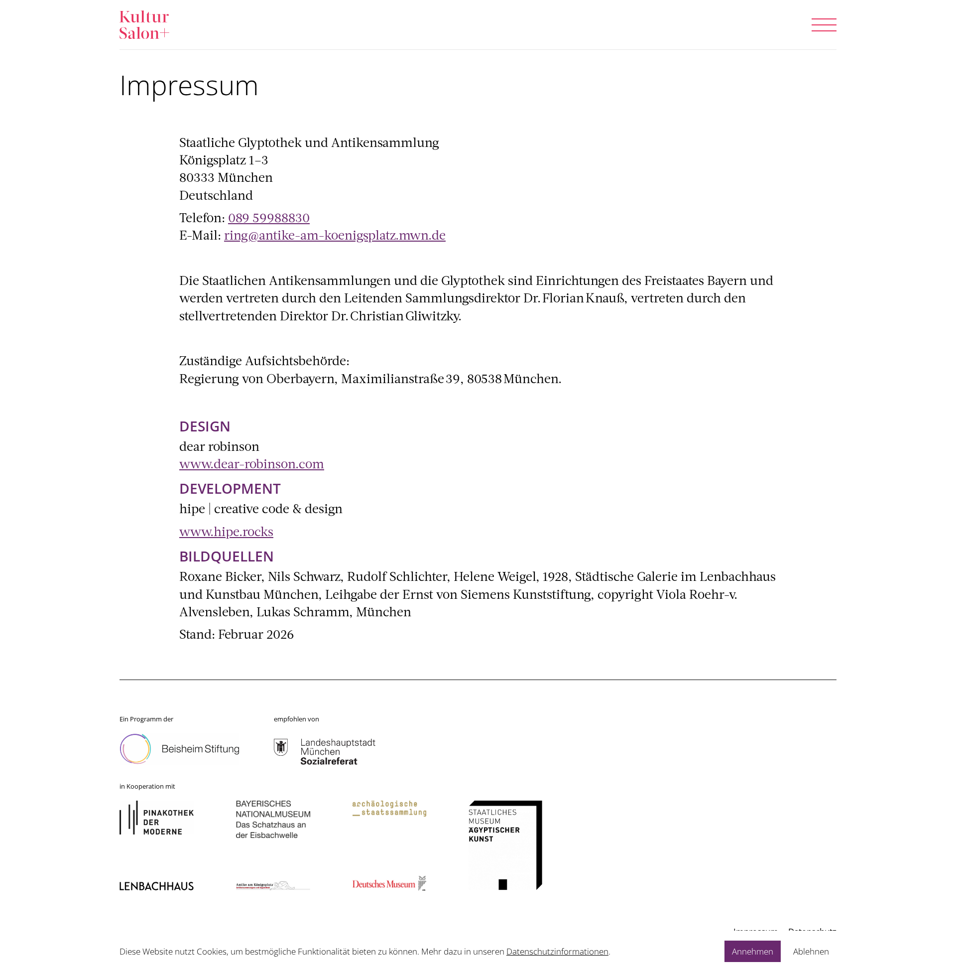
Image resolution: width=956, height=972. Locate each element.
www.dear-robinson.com (251, 465)
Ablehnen (811, 951)
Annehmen (752, 951)
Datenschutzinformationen (557, 951)
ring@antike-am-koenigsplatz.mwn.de (335, 236)
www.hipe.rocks (226, 533)
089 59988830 (269, 219)
